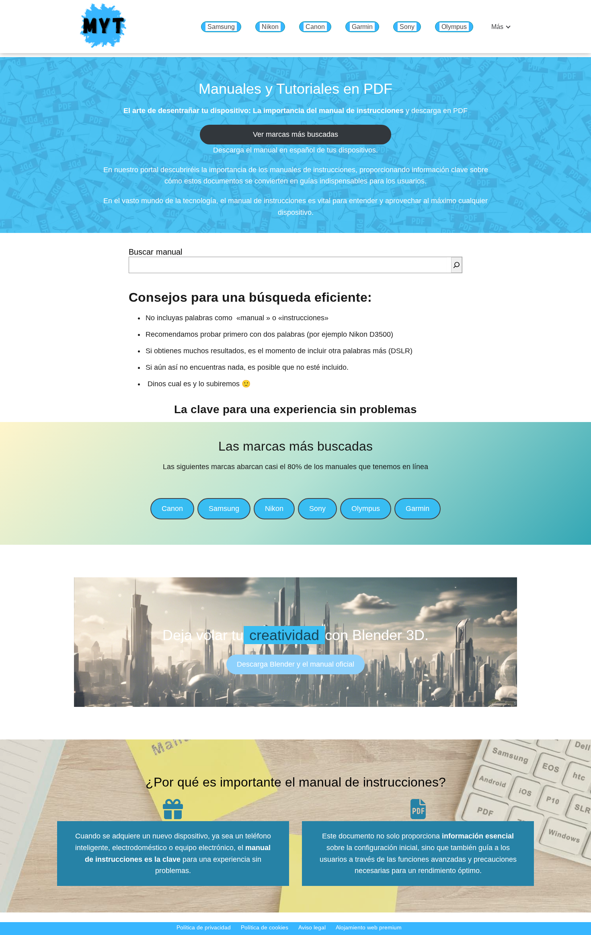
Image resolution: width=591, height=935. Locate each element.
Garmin (362, 26)
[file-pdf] (418, 809)
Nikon (270, 26)
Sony (407, 26)
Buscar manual (155, 251)
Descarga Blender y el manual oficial (295, 664)
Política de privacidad (203, 927)
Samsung (221, 26)
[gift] (173, 809)
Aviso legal (312, 927)
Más (497, 26)
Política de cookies (264, 927)
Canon (315, 26)
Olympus (454, 26)
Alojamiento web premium (369, 927)
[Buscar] (456, 265)
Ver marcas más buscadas (295, 134)
